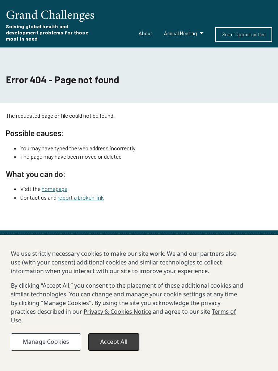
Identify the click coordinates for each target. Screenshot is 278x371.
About (145, 33)
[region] (139, 303)
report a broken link (81, 197)
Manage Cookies (46, 342)
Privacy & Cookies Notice (117, 312)
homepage (54, 188)
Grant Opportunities (244, 34)
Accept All (113, 342)
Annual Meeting (180, 33)
